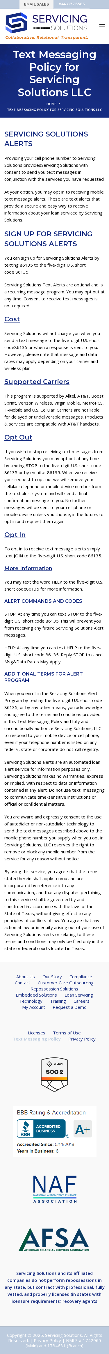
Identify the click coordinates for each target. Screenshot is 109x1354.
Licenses (36, 1033)
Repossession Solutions (54, 989)
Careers (82, 1001)
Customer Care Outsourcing (66, 983)
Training (58, 1001)
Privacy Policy (82, 1039)
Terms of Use (67, 1033)
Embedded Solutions (36, 995)
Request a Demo (70, 1007)
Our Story (52, 976)
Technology (30, 1001)
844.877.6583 (72, 4)
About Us (25, 976)
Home (51, 104)
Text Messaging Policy (37, 1039)
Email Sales (36, 4)
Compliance (80, 976)
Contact (22, 983)
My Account (33, 1007)
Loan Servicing (79, 995)
